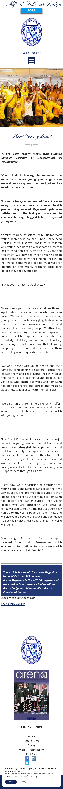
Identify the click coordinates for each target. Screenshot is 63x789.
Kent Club (31, 754)
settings (34, 776)
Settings (24, 781)
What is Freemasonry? (31, 749)
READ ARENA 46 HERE (13, 604)
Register (36, 52)
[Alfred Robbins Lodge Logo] (31, 32)
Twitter (27, 763)
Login (26, 52)
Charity (31, 745)
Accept (11, 781)
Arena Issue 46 (45, 597)
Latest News (31, 740)
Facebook (27, 758)
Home (31, 736)
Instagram (34, 758)
